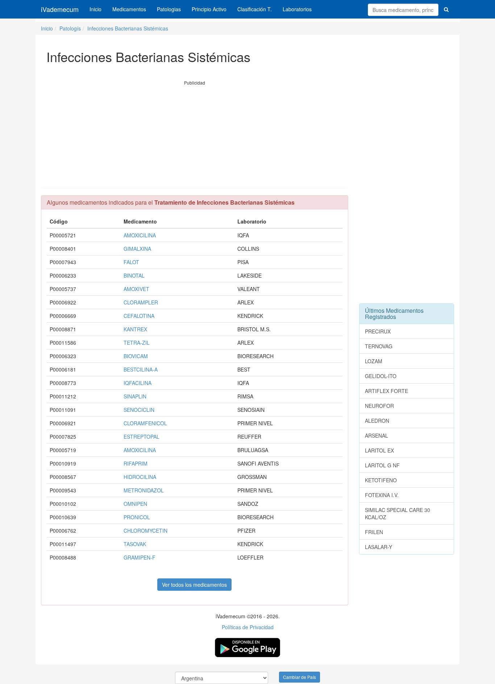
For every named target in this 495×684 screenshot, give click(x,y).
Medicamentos (129, 9)
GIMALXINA (137, 248)
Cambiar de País (299, 677)
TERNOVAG (378, 346)
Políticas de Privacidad (248, 627)
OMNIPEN (135, 503)
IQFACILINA (137, 382)
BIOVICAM (136, 356)
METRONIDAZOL (144, 490)
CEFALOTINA (139, 315)
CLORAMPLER (141, 302)
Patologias (169, 9)
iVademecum (60, 9)
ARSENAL (376, 435)
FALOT (131, 262)
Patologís (70, 28)
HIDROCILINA (140, 476)
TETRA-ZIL (137, 342)
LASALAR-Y (378, 546)
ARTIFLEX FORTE (386, 390)
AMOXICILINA (140, 235)
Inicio (95, 9)
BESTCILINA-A (141, 369)
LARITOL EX (379, 450)
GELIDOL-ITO (380, 376)
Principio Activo (209, 9)
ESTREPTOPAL (141, 436)
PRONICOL (137, 517)
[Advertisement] (194, 137)
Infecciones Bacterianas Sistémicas (127, 28)
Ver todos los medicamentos (194, 584)
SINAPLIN (135, 396)
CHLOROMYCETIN (145, 530)
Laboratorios (297, 9)
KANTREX (135, 329)
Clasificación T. (254, 9)
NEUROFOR (379, 405)
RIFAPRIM (135, 463)
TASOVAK (135, 544)
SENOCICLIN (139, 409)
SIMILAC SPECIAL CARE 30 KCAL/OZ (397, 513)
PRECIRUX (378, 331)
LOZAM (373, 361)
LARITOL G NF (382, 465)
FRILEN (374, 532)
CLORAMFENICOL (145, 423)
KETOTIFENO (381, 480)
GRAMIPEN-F (139, 557)
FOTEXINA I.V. (382, 495)
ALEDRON (377, 420)
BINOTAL (134, 275)
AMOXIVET (136, 288)
